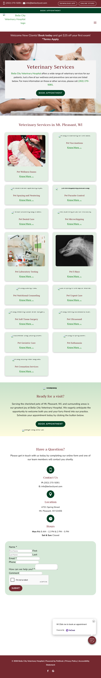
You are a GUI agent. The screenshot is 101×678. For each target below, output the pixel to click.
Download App (67, 3)
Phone (12, 562)
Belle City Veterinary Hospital (26, 73)
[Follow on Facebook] (48, 671)
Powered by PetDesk (55, 661)
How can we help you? (22, 569)
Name (13, 547)
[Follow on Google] (53, 671)
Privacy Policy (71, 661)
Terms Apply (51, 39)
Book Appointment (50, 11)
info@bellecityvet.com (51, 486)
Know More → (26, 176)
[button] (92, 640)
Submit (16, 588)
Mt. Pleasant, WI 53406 (50, 511)
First (34, 550)
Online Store (88, 3)
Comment (14, 573)
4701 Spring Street (50, 507)
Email (13, 558)
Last (34, 554)
